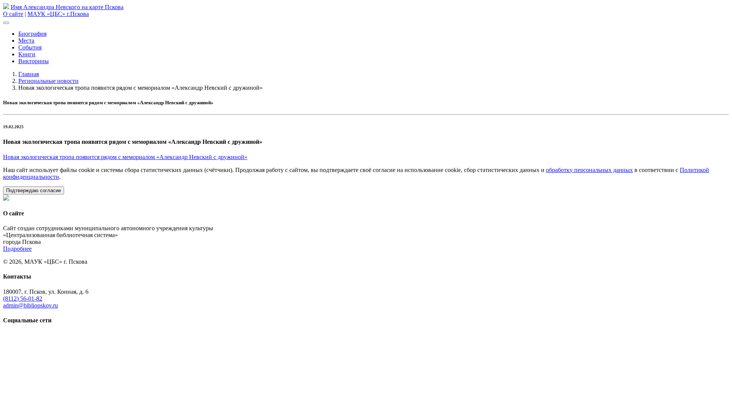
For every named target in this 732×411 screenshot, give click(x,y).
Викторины (33, 61)
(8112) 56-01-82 (22, 298)
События (30, 47)
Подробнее (17, 248)
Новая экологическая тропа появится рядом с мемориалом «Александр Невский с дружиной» (125, 157)
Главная (28, 74)
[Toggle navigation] (6, 23)
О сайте (13, 14)
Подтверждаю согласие (33, 190)
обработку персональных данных (589, 170)
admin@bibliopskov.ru (30, 305)
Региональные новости (48, 81)
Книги (26, 54)
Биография (32, 33)
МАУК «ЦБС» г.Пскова (58, 14)
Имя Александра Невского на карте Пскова (67, 7)
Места (26, 40)
